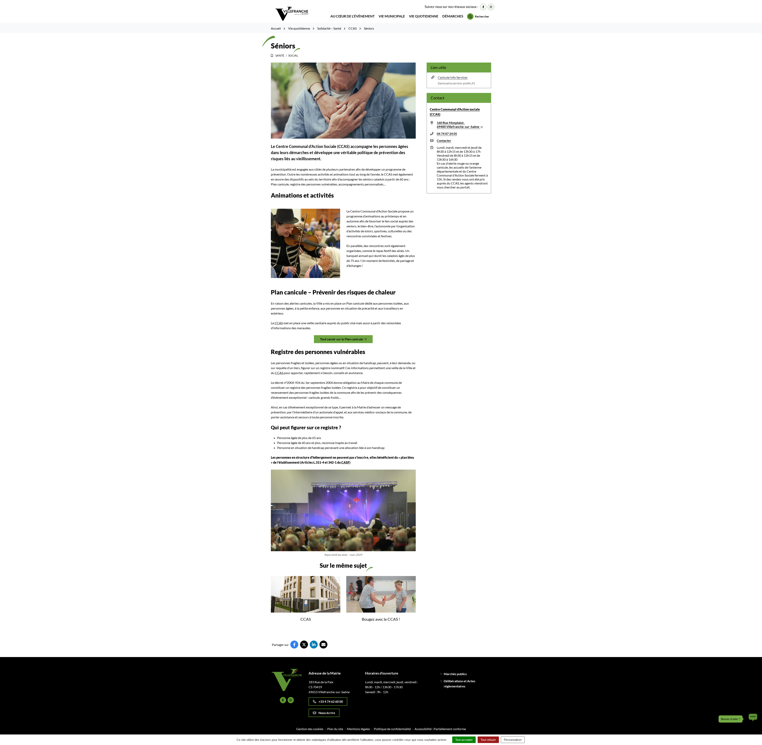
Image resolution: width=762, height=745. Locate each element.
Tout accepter (464, 739)
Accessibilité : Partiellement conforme (440, 729)
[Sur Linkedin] (314, 644)
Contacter (444, 140)
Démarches (452, 16)
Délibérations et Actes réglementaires (459, 683)
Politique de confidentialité (392, 729)
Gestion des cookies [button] (309, 729)
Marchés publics (455, 674)
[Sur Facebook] (294, 644)
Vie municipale (392, 16)
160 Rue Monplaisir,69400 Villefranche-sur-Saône (458, 124)
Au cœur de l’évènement (352, 16)
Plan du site (335, 729)
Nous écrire (326, 713)
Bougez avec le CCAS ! (381, 619)
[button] (752, 690)
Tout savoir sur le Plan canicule (341, 339)
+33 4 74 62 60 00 (330, 701)
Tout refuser (488, 739)
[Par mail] (323, 644)
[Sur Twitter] (304, 644)
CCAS (305, 619)
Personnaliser (513, 739)
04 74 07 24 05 (447, 133)
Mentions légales (358, 729)
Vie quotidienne (423, 16)
